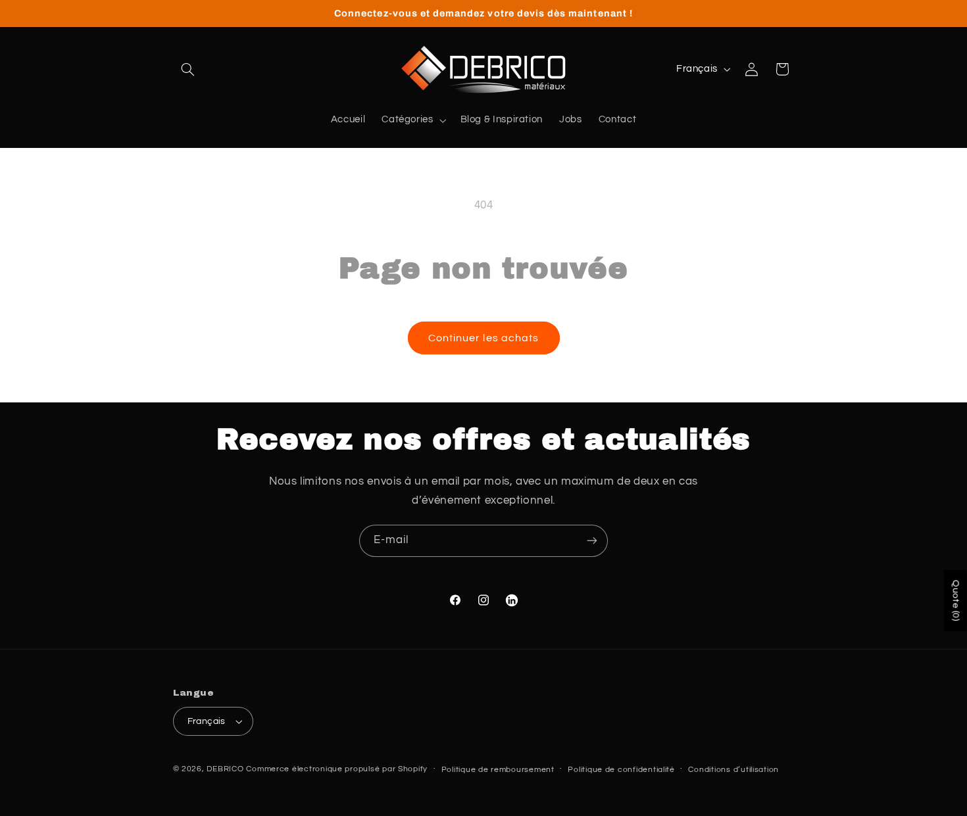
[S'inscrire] (592, 541)
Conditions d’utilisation (733, 769)
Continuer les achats (483, 338)
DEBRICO (225, 769)
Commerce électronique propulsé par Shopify (337, 769)
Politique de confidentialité (621, 769)
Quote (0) (955, 600)
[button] (188, 69)
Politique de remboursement (498, 769)
